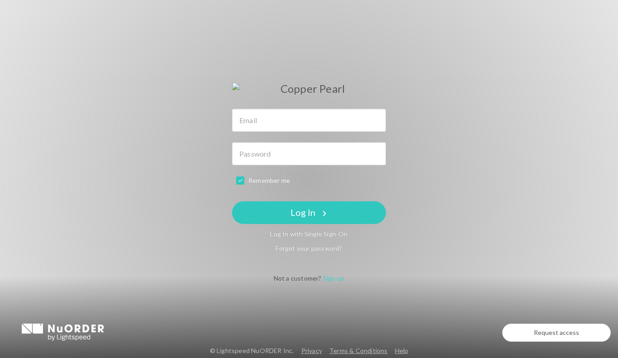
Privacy (311, 350)
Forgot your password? (309, 248)
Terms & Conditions (358, 350)
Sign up (333, 278)
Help (402, 350)
